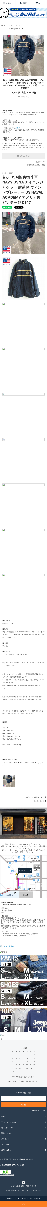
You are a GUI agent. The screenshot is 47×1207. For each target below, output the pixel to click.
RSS (27, 1186)
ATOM (34, 1186)
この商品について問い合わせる (34, 797)
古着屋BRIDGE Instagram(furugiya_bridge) (16, 1159)
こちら (17, 128)
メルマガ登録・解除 (17, 1186)
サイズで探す (13, 29)
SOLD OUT (24, 156)
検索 (25, 3)
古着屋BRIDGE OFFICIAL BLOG (12, 1165)
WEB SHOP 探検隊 (7, 1175)
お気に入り (24, 97)
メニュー (9, 3)
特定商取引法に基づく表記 (36, 165)
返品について (40, 162)
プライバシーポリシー (34, 1190)
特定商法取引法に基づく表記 (15, 1190)
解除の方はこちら (39, 1110)
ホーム (3, 25)
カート (40, 3)
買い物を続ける (39, 801)
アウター (12, 25)
